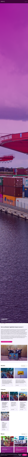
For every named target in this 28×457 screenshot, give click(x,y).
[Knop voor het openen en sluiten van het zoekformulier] (25, 1)
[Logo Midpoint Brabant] (3, 1)
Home (1, 323)
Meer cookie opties (20, 455)
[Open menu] (26, 1)
